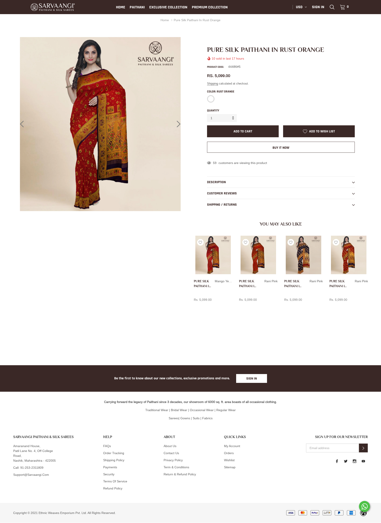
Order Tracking (113, 453)
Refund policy (112, 488)
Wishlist (229, 460)
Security (108, 474)
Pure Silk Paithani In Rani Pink (247, 283)
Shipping (212, 83)
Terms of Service (115, 481)
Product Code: (215, 67)
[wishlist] (200, 242)
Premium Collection (210, 7)
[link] (332, 6)
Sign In (251, 378)
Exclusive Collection (168, 7)
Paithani (137, 7)
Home (120, 7)
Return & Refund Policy (180, 474)
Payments (110, 467)
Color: (220, 92)
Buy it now (281, 147)
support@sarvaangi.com (31, 474)
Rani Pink (241, 307)
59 (215, 163)
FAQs (107, 446)
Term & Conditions (176, 467)
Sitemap (229, 467)
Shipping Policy (113, 460)
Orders (229, 453)
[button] (363, 448)
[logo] (53, 7)
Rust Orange (211, 99)
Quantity (213, 111)
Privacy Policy (173, 460)
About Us (170, 446)
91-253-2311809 (31, 467)
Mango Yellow (196, 307)
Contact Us (171, 453)
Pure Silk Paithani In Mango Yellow (202, 283)
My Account (232, 446)
